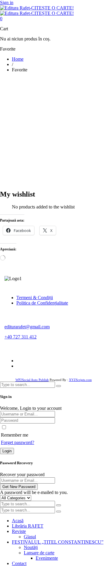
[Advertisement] (53, 130)
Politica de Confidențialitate (42, 302)
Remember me (14, 434)
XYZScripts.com (80, 380)
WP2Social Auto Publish (32, 380)
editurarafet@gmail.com (27, 326)
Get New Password (18, 486)
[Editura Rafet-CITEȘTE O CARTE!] (37, 10)
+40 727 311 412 (20, 336)
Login (7, 451)
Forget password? (17, 442)
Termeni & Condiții (34, 297)
